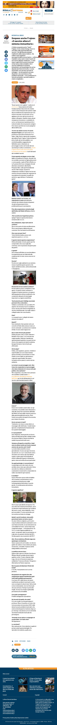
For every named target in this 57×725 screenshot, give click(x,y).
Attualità (31, 28)
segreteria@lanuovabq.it (9, 712)
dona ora (48, 10)
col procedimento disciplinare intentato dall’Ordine (22, 376)
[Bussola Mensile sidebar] (46, 52)
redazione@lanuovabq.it (9, 710)
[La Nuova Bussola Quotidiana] (13, 10)
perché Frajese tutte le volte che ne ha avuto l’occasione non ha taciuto (23, 149)
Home (26, 28)
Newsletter (48, 14)
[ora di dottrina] (46, 64)
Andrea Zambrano (6, 42)
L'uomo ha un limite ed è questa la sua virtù (9, 679)
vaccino (16, 641)
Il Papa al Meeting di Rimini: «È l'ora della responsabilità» (36, 679)
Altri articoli (28, 668)
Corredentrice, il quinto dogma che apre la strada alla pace (8, 688)
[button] (28, 18)
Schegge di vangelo (15, 22)
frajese (28, 641)
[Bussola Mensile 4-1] (46, 39)
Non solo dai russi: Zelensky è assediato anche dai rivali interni (36, 687)
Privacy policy (6, 717)
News (36, 11)
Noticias (36, 14)
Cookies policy (13, 717)
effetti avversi (22, 641)
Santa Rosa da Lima (41, 22)
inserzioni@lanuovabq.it (8, 713)
